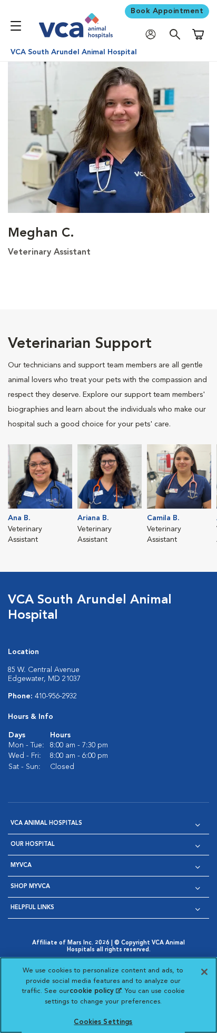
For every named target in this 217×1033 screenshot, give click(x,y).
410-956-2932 (56, 696)
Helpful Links (32, 908)
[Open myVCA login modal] (153, 34)
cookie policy (95, 991)
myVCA (21, 866)
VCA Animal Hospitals (46, 823)
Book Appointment (167, 11)
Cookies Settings (103, 1022)
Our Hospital (33, 844)
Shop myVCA (30, 887)
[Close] (204, 971)
